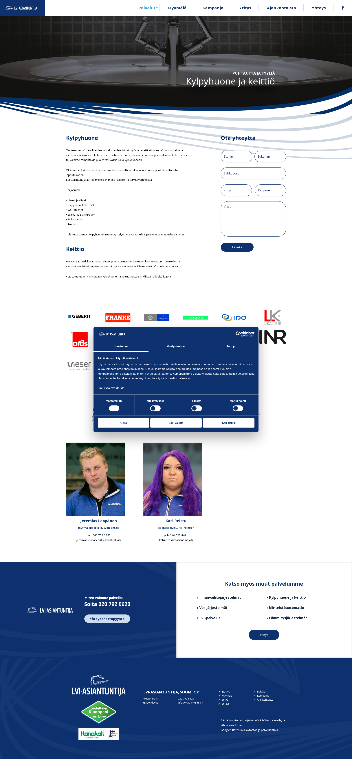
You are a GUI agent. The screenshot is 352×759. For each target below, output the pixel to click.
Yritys (245, 7)
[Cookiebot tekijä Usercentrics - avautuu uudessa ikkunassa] (238, 334)
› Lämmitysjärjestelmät (287, 618)
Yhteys (319, 7)
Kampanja (212, 7)
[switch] (155, 408)
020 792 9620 (186, 698)
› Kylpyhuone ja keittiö (286, 597)
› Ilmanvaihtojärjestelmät (219, 597)
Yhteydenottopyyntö (107, 618)
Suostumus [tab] (121, 346)
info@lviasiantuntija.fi (190, 702)
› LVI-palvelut (208, 618)
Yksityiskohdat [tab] (176, 346)
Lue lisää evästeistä (111, 388)
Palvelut (146, 7)
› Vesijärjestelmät (212, 607)
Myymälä (177, 7)
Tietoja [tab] (231, 346)
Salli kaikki (229, 423)
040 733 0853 (102, 535)
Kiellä (123, 423)
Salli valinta (176, 423)
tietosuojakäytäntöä (244, 730)
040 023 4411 (179, 535)
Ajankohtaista (281, 7)
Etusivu (226, 691)
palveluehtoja (269, 730)
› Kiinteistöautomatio (285, 607)
